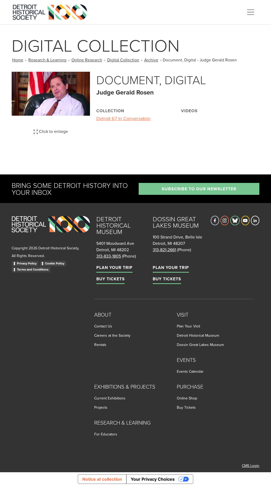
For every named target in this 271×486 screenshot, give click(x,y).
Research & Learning (47, 60)
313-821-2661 (164, 250)
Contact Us (103, 326)
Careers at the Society (112, 335)
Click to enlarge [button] (53, 131)
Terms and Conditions (32, 269)
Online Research (86, 60)
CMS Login (250, 465)
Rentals (100, 344)
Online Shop (187, 398)
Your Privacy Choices (153, 479)
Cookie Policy (54, 263)
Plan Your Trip (114, 267)
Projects (100, 407)
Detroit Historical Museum (198, 335)
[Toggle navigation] (250, 12)
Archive (151, 60)
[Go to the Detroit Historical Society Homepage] (52, 11)
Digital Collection (123, 60)
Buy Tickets (110, 279)
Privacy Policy (27, 263)
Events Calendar (190, 371)
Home (17, 60)
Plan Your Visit (188, 326)
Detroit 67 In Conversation (123, 118)
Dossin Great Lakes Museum (200, 344)
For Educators (105, 434)
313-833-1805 (108, 256)
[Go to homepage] (51, 230)
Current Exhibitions (109, 398)
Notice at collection (102, 479)
